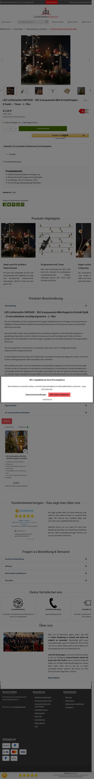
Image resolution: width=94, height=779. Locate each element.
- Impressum (47, 399)
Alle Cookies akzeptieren (59, 394)
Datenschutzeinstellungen (36, 394)
